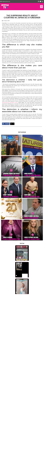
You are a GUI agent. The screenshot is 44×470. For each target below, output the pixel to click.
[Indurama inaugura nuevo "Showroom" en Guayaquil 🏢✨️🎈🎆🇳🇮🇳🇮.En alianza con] (22, 269)
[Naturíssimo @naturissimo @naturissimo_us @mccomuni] (32, 145)
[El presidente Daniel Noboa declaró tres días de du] (32, 166)
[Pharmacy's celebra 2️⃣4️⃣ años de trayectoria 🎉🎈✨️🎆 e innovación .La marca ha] (22, 253)
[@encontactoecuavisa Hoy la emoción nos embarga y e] (11, 208)
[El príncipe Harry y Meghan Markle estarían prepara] (11, 187)
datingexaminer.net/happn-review (10, 102)
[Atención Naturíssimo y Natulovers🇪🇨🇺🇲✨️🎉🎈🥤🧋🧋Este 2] (11, 145)
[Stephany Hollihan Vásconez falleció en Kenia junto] (32, 230)
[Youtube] (40, 1)
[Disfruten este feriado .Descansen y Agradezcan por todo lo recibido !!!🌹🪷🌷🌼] (22, 286)
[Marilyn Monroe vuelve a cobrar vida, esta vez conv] (11, 230)
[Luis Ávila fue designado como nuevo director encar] (32, 208)
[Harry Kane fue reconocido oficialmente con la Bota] (32, 187)
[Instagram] (38, 1)
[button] (6, 124)
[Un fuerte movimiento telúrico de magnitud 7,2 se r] (11, 166)
